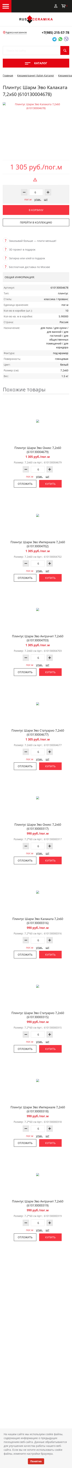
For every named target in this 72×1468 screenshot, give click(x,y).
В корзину (36, 210)
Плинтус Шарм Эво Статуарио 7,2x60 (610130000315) (37, 1015)
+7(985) (55, 32)
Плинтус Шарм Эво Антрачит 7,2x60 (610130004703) (37, 638)
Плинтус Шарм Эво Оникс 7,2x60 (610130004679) (37, 450)
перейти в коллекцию (36, 222)
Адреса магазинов (16, 32)
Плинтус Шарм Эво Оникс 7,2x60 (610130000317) (37, 827)
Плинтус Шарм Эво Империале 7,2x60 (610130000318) (38, 1109)
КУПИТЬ (50, 483)
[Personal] (55, 5)
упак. (37, 199)
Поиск (64, 50)
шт (46, 199)
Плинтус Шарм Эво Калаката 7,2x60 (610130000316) (37, 921)
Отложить (25, 483)
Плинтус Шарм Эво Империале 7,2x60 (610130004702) (38, 544)
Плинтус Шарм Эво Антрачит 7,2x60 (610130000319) (37, 1203)
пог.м (28, 199)
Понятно (36, 1461)
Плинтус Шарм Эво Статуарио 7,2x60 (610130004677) (37, 732)
